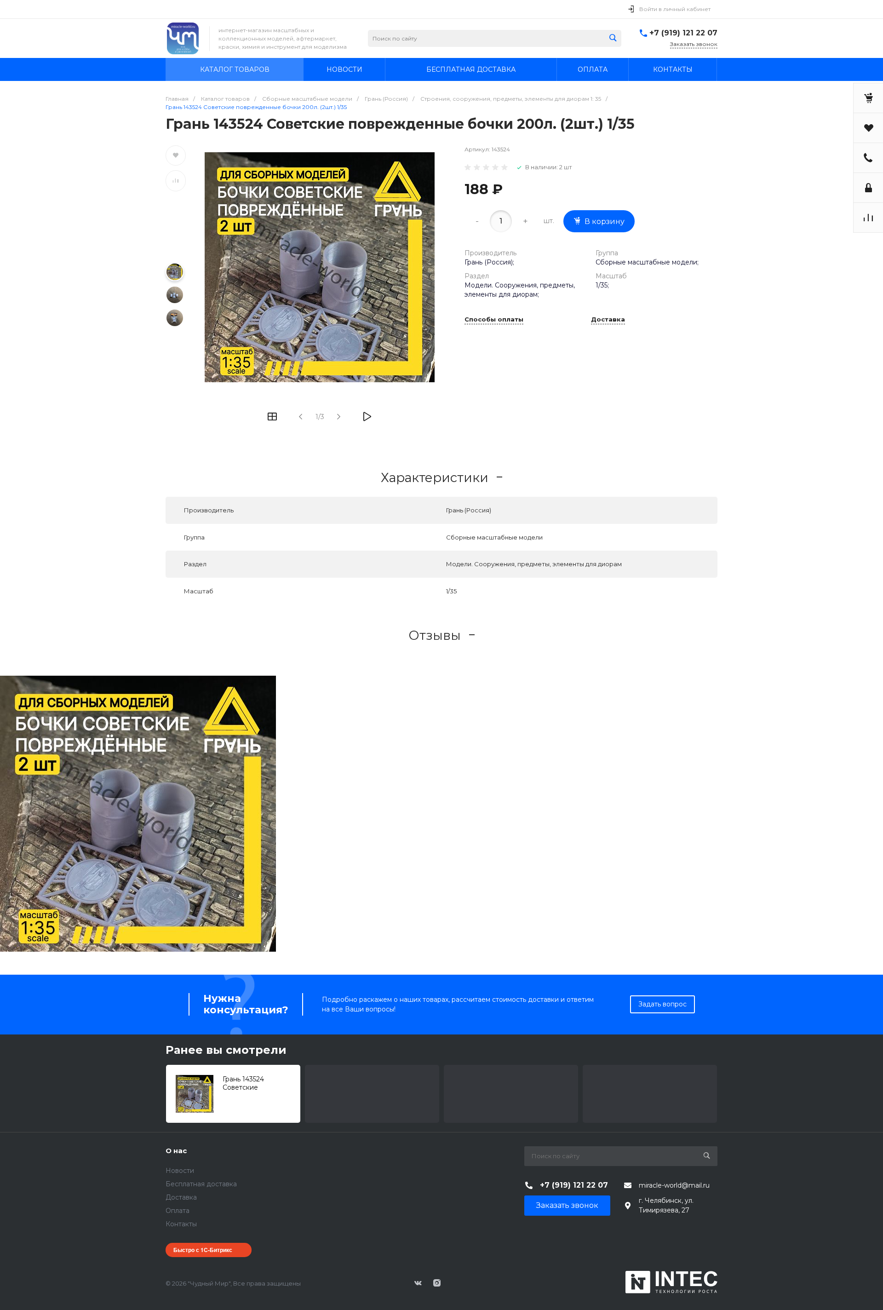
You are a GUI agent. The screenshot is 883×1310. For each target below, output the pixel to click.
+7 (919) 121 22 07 (683, 33)
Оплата (177, 1211)
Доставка (608, 319)
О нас (176, 1150)
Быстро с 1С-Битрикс (202, 1250)
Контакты (181, 1224)
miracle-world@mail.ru (674, 1185)
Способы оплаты (493, 319)
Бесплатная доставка (201, 1184)
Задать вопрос (662, 1004)
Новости (180, 1170)
